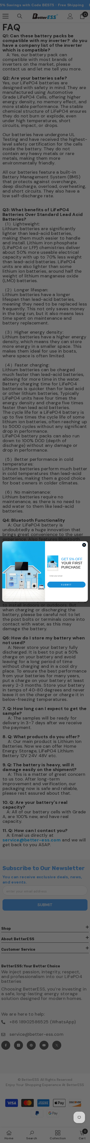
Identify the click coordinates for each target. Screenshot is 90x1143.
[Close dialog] (84, 545)
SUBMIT (66, 584)
